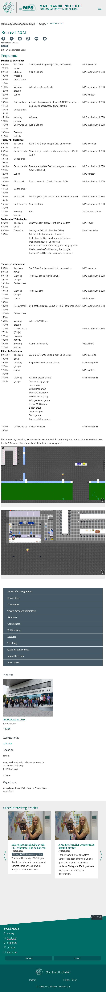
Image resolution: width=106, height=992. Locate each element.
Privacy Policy (70, 980)
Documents (13, 604)
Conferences (13, 624)
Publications (13, 630)
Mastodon (12, 952)
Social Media (11, 928)
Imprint (32, 980)
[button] (102, 500)
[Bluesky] (20, 38)
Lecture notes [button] (11, 737)
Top (99, 917)
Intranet (28, 958)
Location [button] (8, 750)
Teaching (12, 643)
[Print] (45, 38)
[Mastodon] (28, 38)
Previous (5, 856)
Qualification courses (18, 649)
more (7, 728)
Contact (77, 958)
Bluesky (10, 933)
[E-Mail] (36, 38)
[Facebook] (3, 38)
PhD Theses (13, 662)
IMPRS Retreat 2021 (14, 719)
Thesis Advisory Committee (21, 611)
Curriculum (13, 598)
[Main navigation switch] (100, 8)
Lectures (11, 636)
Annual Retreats (15, 656)
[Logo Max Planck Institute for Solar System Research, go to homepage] (48, 7)
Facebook (11, 938)
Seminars (12, 617)
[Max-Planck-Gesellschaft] (41, 972)
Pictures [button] (8, 674)
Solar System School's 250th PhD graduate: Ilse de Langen (29, 846)
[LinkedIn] (12, 38)
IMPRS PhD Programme (19, 591)
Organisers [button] (9, 782)
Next (101, 856)
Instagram (12, 942)
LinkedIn (11, 947)
